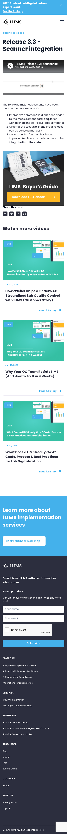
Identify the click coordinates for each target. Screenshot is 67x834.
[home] (12, 21)
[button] (61, 22)
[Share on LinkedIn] (18, 214)
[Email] (24, 214)
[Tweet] (11, 214)
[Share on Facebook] (5, 214)
